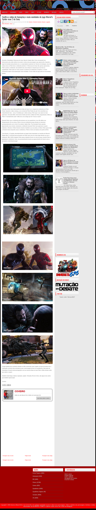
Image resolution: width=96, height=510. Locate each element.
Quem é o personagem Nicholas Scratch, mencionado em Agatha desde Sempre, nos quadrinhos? (70, 129)
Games (31, 22)
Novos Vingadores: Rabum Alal (68, 79)
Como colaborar (69, 477)
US (33, 498)
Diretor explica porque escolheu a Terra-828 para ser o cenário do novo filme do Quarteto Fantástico (70, 62)
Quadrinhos (36, 488)
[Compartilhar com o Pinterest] (10, 385)
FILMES (20, 12)
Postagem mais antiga (47, 455)
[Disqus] (27, 428)
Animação (35, 476)
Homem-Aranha (37, 22)
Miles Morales (5, 23)
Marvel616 (4, 12)
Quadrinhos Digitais (38, 491)
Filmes (34, 482)
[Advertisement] (67, 224)
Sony (11, 23)
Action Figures (36, 473)
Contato (61, 12)
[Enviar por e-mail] (3, 385)
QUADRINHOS (13, 12)
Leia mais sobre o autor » (43, 398)
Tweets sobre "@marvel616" (67, 297)
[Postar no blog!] (5, 385)
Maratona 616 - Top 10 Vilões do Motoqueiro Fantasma (65, 47)
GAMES (32, 12)
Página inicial (28, 455)
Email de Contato (69, 479)
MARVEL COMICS (40, 506)
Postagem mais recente (8, 455)
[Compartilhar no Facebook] (8, 385)
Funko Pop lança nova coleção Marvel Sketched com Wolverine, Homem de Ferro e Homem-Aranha (70, 180)
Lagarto (48, 22)
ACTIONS (39, 12)
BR (33, 479)
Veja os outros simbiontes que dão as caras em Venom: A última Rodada (71, 95)
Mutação (54, 12)
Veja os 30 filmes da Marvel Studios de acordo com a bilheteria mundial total (70, 162)
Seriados (35, 494)
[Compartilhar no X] (6, 385)
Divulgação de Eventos (71, 478)
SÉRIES (26, 12)
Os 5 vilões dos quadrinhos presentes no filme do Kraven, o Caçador (70, 31)
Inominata (46, 12)
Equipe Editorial (69, 475)
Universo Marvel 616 (16, 505)
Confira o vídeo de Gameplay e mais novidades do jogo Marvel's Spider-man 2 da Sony (27, 18)
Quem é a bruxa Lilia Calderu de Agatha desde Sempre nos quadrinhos (70, 146)
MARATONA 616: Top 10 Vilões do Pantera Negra (70, 111)
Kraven (43, 22)
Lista (67, 25)
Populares (60, 25)
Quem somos (68, 474)
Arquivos (74, 25)
